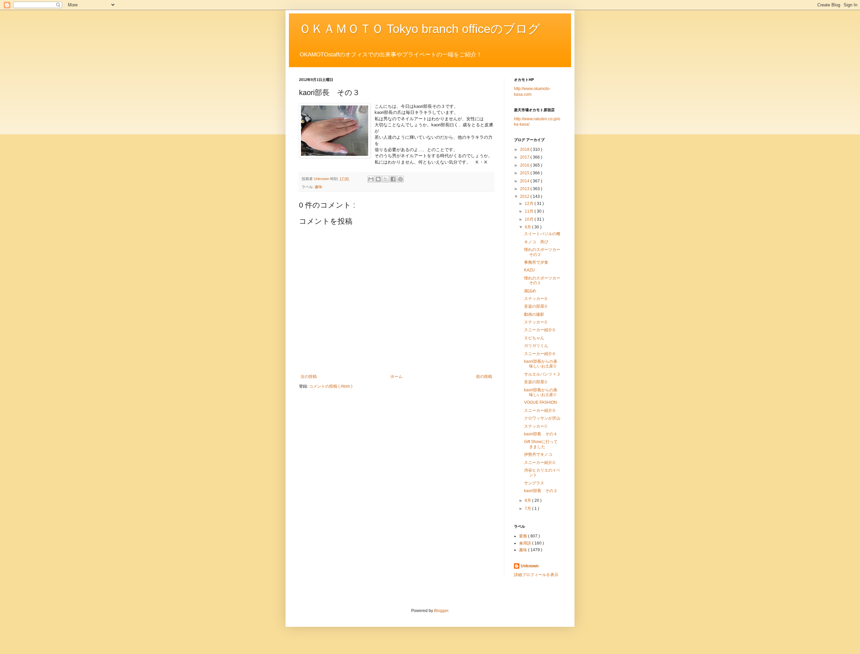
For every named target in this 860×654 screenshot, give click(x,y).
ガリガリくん (536, 345)
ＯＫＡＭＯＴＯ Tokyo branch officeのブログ (419, 29)
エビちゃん (534, 338)
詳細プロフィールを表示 (536, 574)
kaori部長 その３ (540, 490)
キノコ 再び (536, 241)
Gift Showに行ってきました (541, 444)
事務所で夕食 (536, 262)
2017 (525, 157)
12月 (529, 203)
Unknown (530, 566)
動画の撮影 (534, 314)
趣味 (318, 187)
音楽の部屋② (535, 382)
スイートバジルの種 (542, 233)
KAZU (529, 270)
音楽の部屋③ (535, 306)
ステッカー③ (535, 298)
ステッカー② (535, 322)
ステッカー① (535, 426)
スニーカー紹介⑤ (539, 330)
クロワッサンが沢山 (542, 418)
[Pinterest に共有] (400, 179)
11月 (529, 211)
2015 (525, 173)
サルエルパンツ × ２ (542, 374)
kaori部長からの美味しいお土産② (540, 363)
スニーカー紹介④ (539, 353)
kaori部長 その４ (540, 434)
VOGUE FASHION (540, 402)
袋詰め (530, 291)
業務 (523, 536)
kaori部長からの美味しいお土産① (540, 392)
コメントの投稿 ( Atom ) (330, 386)
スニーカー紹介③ (539, 410)
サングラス (534, 483)
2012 (525, 196)
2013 (525, 188)
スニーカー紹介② (539, 462)
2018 (525, 149)
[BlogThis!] (378, 179)
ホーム (396, 376)
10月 (529, 219)
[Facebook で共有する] (393, 179)
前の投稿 (484, 376)
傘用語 (525, 543)
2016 (525, 165)
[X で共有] (385, 179)
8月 (528, 500)
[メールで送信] (371, 179)
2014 (525, 181)
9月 (528, 227)
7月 (528, 508)
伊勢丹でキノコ (538, 454)
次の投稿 (309, 376)
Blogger (441, 610)
